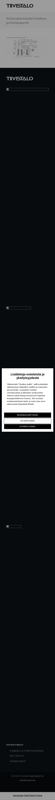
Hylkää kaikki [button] (27, 421)
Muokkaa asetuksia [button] (27, 415)
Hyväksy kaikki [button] (27, 426)
